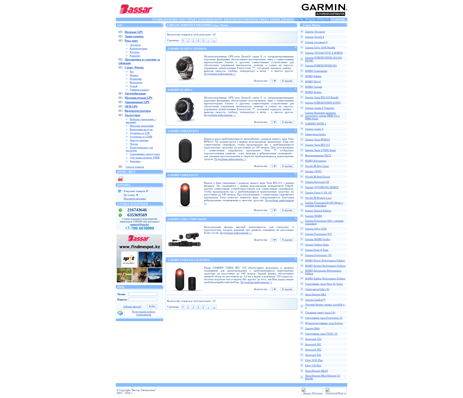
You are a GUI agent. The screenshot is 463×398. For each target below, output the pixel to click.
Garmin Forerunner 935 (318, 233)
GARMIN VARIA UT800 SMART (187, 219)
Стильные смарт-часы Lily (320, 312)
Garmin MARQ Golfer (317, 239)
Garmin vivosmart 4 (316, 42)
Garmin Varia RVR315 (317, 139)
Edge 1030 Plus (314, 360)
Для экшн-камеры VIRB (144, 157)
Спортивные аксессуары (145, 154)
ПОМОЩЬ (338, 19)
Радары (134, 52)
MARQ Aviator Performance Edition (325, 265)
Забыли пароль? (132, 306)
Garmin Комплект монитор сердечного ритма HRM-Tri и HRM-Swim (322, 115)
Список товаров (135, 166)
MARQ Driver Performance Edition (325, 260)
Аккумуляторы (139, 140)
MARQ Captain (313, 86)
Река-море (131, 40)
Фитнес (134, 75)
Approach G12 (313, 339)
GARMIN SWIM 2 (315, 123)
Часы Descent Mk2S (316, 370)
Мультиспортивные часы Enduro (324, 323)
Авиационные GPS (137, 102)
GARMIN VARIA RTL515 (183, 175)
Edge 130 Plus (313, 365)
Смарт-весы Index (315, 134)
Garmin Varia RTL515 (317, 144)
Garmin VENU (313, 171)
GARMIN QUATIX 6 (180, 89)
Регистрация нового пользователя (143, 313)
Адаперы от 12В (140, 133)
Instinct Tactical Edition (318, 210)
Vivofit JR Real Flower (317, 176)
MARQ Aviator (313, 92)
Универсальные (139, 89)
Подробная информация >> (220, 73)
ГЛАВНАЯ (160, 19)
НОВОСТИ (176, 19)
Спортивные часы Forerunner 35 (323, 317)
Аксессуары (132, 115)
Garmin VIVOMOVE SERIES (322, 187)
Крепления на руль (141, 129)
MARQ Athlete (313, 76)
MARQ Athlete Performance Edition (325, 278)
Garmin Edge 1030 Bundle (320, 47)
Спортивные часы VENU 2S (321, 333)
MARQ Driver (313, 81)
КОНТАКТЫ (233, 19)
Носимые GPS (134, 32)
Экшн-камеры (134, 36)
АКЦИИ (275, 19)
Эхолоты (135, 44)
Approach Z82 (313, 349)
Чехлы (134, 143)
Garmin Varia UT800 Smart (320, 150)
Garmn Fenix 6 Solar (316, 249)
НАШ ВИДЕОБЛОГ (210, 19)
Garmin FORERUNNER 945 (321, 65)
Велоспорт (136, 82)
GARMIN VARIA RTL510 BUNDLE (189, 260)
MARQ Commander (316, 70)
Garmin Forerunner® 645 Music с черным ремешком (324, 204)
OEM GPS (131, 106)
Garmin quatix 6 (314, 128)
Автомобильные (135, 93)
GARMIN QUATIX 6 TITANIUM (187, 48)
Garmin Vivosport (315, 31)
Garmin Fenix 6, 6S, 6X (318, 192)
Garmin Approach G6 (317, 181)
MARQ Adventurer (315, 160)
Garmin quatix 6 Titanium (319, 107)
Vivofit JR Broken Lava (318, 197)
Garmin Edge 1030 (316, 228)
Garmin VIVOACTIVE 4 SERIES (324, 52)
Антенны (135, 161)
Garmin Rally (312, 328)
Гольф (133, 86)
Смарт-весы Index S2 (317, 289)
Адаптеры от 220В (141, 136)
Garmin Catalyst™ (315, 299)
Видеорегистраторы (138, 111)
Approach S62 (313, 344)
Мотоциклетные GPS (138, 98)
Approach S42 (313, 354)
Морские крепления (142, 125)
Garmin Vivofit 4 (314, 36)
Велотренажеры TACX (318, 155)
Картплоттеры (138, 48)
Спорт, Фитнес (134, 67)
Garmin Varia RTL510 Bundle (322, 97)
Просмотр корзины (135, 198)
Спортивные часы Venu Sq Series (324, 283)
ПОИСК (288, 19)
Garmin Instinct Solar (317, 244)
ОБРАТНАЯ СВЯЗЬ (255, 19)
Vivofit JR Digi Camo (317, 166)
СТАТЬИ (190, 19)
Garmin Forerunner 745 (318, 255)
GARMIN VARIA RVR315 (183, 131)
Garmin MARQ (313, 215)
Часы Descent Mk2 (315, 294)
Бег (132, 71)
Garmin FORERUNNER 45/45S (322, 102)
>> (214, 40)
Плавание (136, 78)
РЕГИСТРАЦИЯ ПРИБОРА (312, 19)
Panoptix (135, 55)
